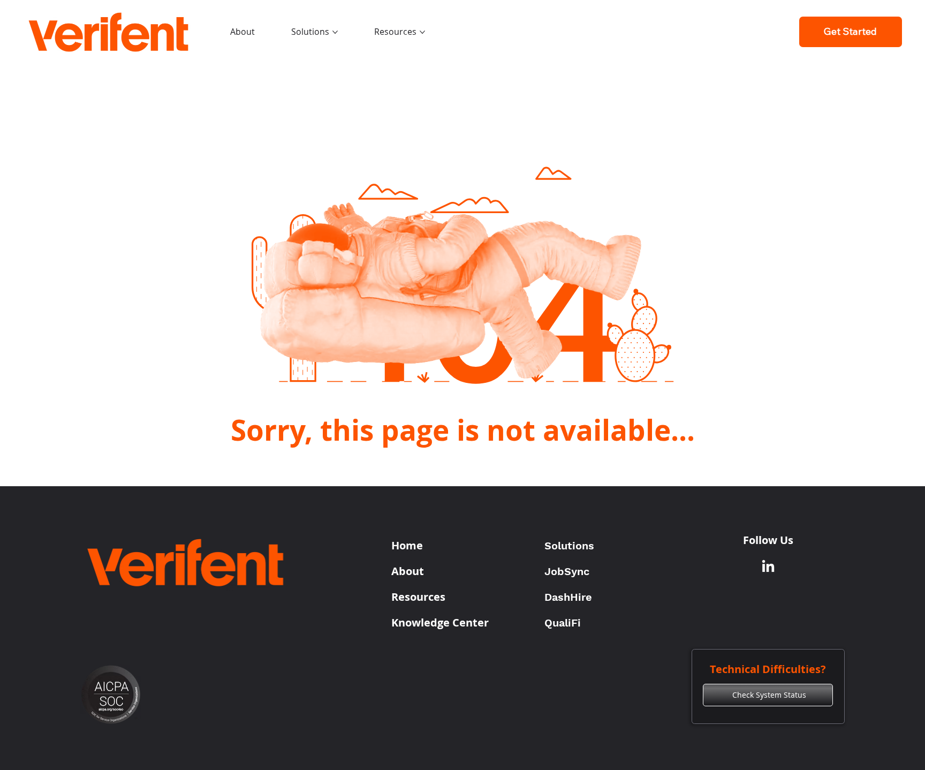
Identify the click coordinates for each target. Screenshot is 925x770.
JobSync (566, 571)
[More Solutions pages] (335, 32)
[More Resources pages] (422, 32)
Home (407, 545)
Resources (418, 597)
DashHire (568, 597)
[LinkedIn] (768, 567)
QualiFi (562, 622)
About (407, 571)
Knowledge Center (440, 622)
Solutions (569, 545)
